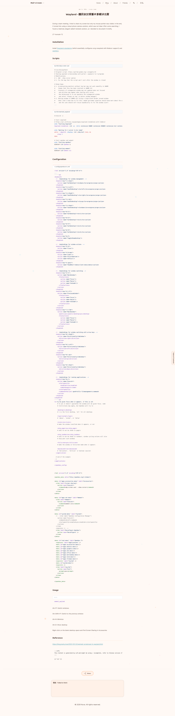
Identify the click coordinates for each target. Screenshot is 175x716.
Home (98, 3)
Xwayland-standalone (64, 48)
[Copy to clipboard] (120, 69)
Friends (125, 3)
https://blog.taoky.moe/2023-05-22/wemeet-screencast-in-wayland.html (77, 644)
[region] (87, 87)
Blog (107, 3)
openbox (55, 51)
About (115, 3)
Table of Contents (173, 358)
